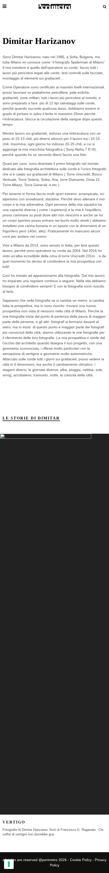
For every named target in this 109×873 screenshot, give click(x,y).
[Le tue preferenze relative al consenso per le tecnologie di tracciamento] (9, 864)
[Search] (104, 6)
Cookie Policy (81, 860)
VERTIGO (14, 822)
